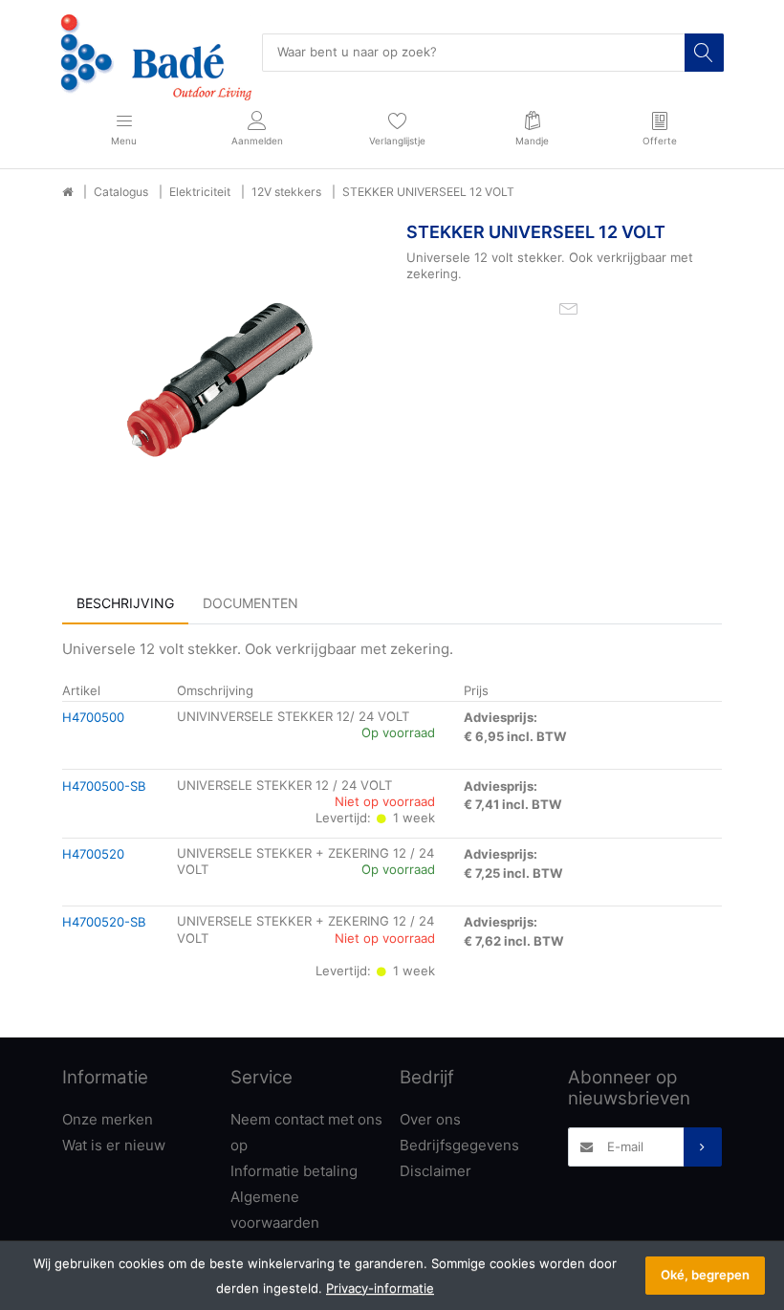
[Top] (67, 192)
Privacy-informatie (380, 1288)
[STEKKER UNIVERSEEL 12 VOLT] (220, 379)
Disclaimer (435, 1171)
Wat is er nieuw (113, 1145)
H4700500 (93, 717)
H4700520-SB (104, 921)
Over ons (430, 1119)
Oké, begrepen (705, 1274)
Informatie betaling (294, 1171)
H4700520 (93, 854)
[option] (220, 379)
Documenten (250, 603)
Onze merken (107, 1119)
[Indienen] (703, 1146)
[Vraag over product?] (568, 308)
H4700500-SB (104, 786)
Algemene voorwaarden (274, 1210)
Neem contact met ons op (306, 1132)
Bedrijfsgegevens (459, 1145)
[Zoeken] (704, 52)
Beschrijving (125, 603)
